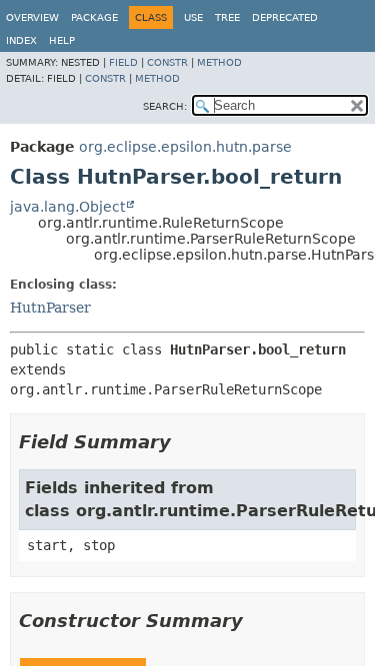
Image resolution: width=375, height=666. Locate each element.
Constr (167, 62)
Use (193, 17)
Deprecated (285, 17)
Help (62, 40)
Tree (227, 17)
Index (21, 40)
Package (94, 17)
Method (219, 62)
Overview (32, 17)
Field (123, 62)
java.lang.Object (67, 207)
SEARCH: (165, 106)
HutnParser (50, 308)
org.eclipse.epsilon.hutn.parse (185, 147)
